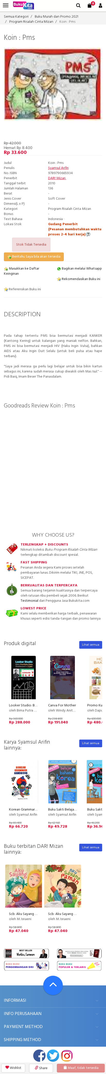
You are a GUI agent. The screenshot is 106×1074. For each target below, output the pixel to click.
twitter (53, 1055)
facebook (39, 1055)
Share (43, 1068)
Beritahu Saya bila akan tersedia (35, 257)
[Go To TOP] (53, 985)
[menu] (5, 5)
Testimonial (29, 601)
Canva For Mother (62, 705)
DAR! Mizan (57, 178)
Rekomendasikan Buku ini (80, 279)
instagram (66, 1055)
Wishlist (15, 1068)
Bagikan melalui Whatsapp (81, 269)
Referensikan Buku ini (24, 289)
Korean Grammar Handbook (30, 810)
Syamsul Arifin (58, 168)
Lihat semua (90, 644)
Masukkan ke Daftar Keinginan (21, 271)
